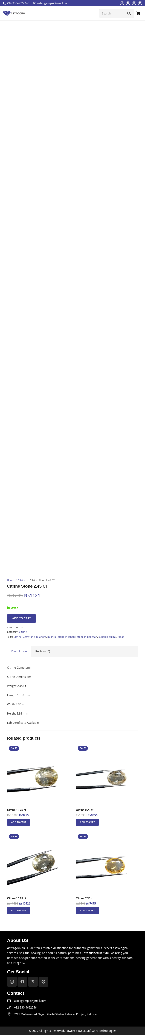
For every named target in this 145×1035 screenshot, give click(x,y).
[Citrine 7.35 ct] (107, 835)
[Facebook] (128, 3)
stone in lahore (67, 636)
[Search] (129, 13)
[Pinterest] (140, 3)
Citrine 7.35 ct (84, 898)
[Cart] (138, 13)
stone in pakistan (87, 636)
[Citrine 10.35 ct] (38, 835)
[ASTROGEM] (14, 13)
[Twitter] (134, 3)
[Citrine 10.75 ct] (38, 746)
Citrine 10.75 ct (16, 809)
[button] (18, 822)
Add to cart (21, 618)
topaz (121, 636)
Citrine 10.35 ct (16, 898)
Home (10, 580)
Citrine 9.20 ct (84, 809)
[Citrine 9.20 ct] (107, 746)
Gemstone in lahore (34, 636)
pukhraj (52, 636)
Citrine (22, 580)
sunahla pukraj (107, 636)
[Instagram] (122, 3)
